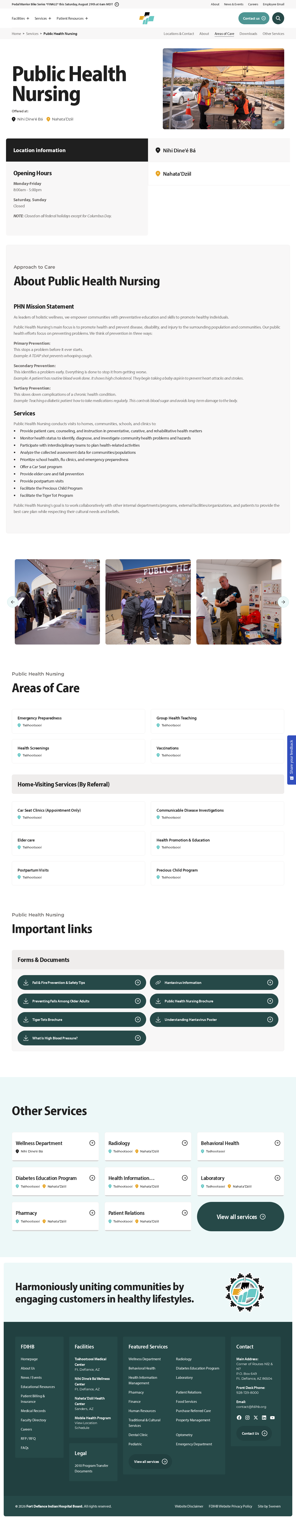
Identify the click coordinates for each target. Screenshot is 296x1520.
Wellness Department (145, 1359)
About (215, 4)
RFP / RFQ (28, 1438)
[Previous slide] (12, 602)
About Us (28, 1368)
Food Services (186, 1401)
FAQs (24, 1447)
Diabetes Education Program (197, 1368)
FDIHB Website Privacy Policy (231, 1506)
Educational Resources (38, 1386)
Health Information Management (143, 1380)
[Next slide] (283, 602)
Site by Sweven (269, 1506)
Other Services (273, 33)
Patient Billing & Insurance (33, 1399)
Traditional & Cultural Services (144, 1423)
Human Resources (142, 1410)
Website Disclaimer (189, 1506)
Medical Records (33, 1410)
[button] (20, 18)
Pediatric (135, 1444)
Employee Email (273, 4)
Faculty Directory (33, 1420)
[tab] (219, 150)
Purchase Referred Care (193, 1410)
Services (32, 33)
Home (16, 33)
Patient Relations (188, 1392)
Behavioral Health (142, 1368)
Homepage (29, 1359)
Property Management (193, 1420)
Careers (253, 4)
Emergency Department (194, 1444)
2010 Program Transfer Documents (91, 1468)
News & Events (234, 4)
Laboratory (184, 1377)
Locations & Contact (179, 33)
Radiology (184, 1359)
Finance (135, 1401)
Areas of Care (224, 33)
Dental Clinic (138, 1434)
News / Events (31, 1377)
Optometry (184, 1434)
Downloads (248, 33)
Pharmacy (136, 1392)
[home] (146, 18)
